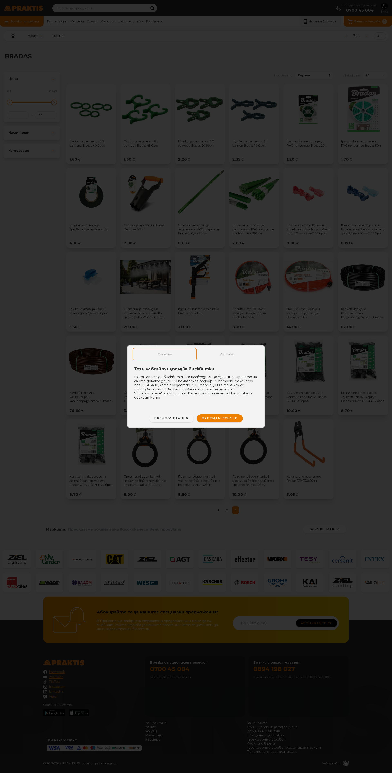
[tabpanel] (196, 385)
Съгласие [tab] (165, 354)
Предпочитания (171, 418)
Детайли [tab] (227, 354)
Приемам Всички (220, 418)
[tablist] (196, 354)
